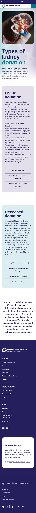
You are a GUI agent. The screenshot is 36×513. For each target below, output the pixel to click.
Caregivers (5, 412)
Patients (3, 2)
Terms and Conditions (8, 499)
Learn (5, 358)
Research (5, 366)
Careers (4, 379)
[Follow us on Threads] (10, 506)
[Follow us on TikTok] (13, 506)
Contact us (5, 489)
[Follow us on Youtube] (19, 506)
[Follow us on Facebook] (3, 506)
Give (3, 397)
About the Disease (8, 362)
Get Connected (7, 390)
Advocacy (5, 369)
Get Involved (6, 394)
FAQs (3, 496)
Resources (5, 372)
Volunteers (5, 421)
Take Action (8, 386)
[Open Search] (22, 1)
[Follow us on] (23, 506)
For (4, 404)
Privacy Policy (6, 492)
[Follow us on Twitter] (16, 506)
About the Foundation (9, 376)
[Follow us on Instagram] (6, 506)
